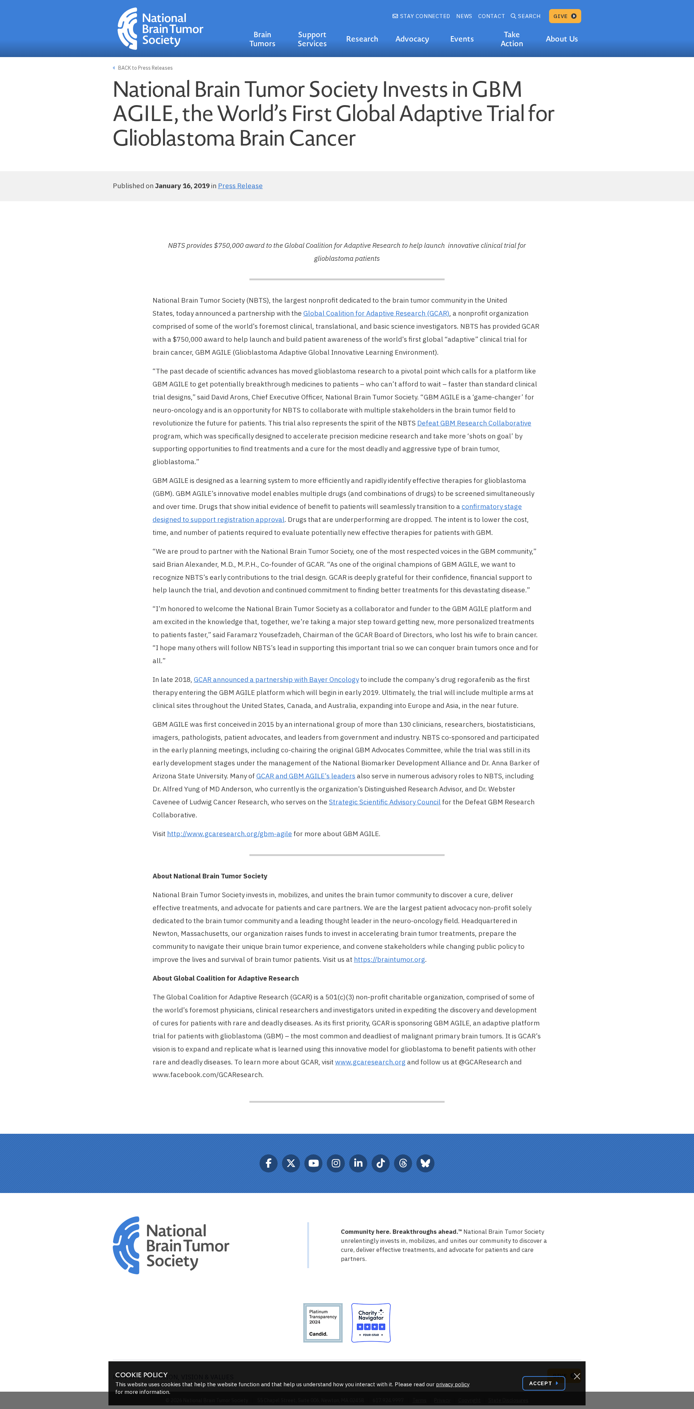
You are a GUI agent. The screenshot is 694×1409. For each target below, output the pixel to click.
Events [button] (462, 39)
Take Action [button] (512, 39)
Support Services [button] (312, 39)
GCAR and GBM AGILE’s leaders (305, 776)
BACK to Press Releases (145, 68)
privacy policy (453, 1384)
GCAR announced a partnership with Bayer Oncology (276, 679)
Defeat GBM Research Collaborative (474, 423)
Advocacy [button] (412, 39)
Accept (541, 1383)
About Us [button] (562, 39)
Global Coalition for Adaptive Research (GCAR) (376, 313)
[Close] (577, 1376)
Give (561, 16)
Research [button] (362, 39)
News (464, 16)
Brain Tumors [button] (262, 39)
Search (529, 16)
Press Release (240, 185)
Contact (491, 16)
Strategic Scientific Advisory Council (385, 802)
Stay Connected (424, 16)
